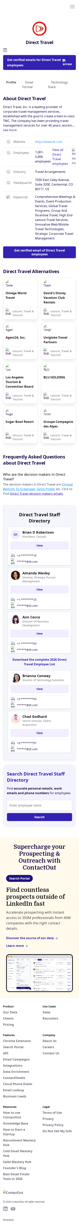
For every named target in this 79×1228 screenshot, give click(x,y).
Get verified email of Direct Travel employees (39, 252)
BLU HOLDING (54, 377)
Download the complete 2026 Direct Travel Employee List (39, 661)
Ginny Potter (45, 489)
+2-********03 (26, 699)
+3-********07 (26, 743)
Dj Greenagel (25, 489)
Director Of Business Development (35, 623)
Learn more (15, 946)
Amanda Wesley (36, 573)
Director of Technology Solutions (43, 680)
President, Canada (34, 536)
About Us (50, 1041)
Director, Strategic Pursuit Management (38, 579)
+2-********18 (26, 555)
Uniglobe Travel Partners (55, 339)
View (39, 545)
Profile (11, 82)
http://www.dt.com (49, 142)
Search (39, 817)
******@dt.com (27, 561)
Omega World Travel (16, 295)
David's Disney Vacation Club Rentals (55, 297)
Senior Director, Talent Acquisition (36, 722)
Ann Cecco (31, 617)
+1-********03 (26, 643)
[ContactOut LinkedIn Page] (5, 1208)
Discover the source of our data (30, 938)
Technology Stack (58, 84)
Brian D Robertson (38, 532)
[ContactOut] (21, 6)
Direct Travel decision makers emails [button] (36, 494)
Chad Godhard (34, 716)
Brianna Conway (36, 675)
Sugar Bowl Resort (20, 422)
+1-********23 (26, 599)
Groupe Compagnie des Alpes (58, 424)
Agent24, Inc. (16, 337)
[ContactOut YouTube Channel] (13, 1208)
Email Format (27, 84)
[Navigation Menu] (72, 6)
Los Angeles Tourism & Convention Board (19, 382)
